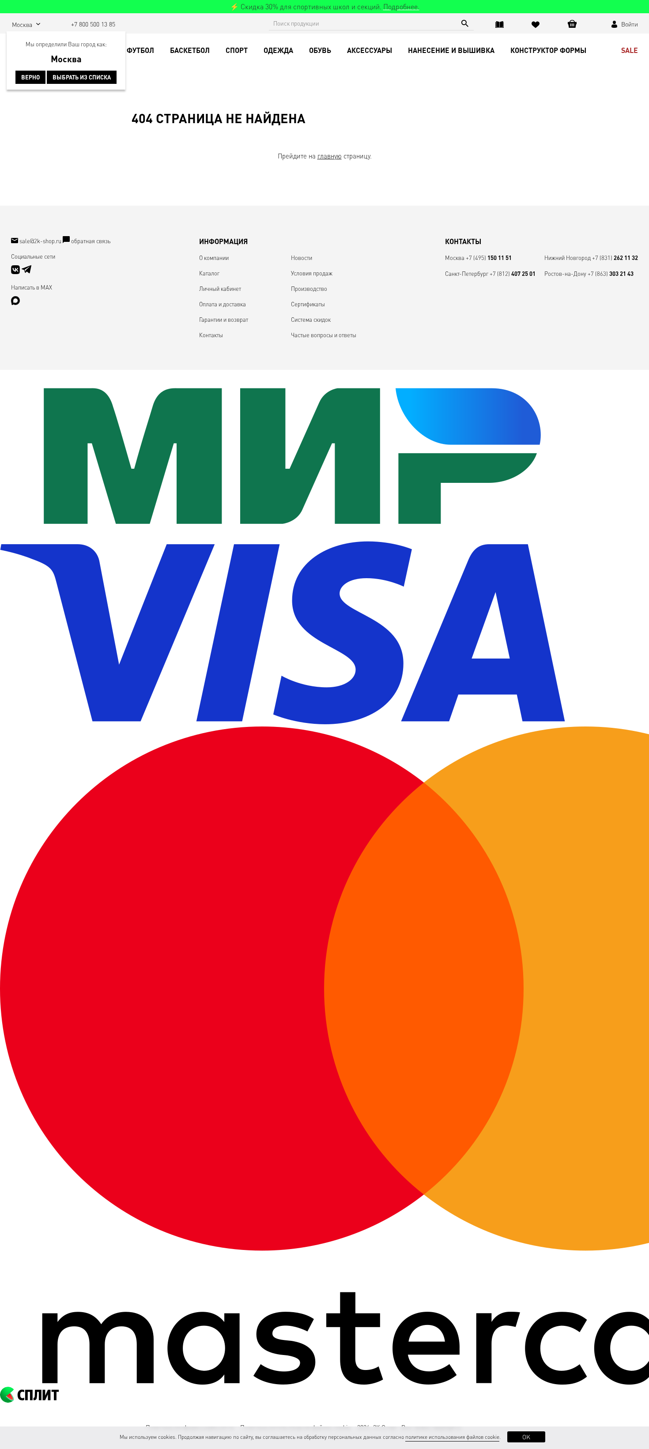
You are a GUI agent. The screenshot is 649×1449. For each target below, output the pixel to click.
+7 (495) (489, 257)
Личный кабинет (220, 288)
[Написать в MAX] (15, 302)
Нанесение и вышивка (451, 50)
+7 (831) (615, 257)
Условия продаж (311, 273)
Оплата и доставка (222, 304)
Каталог (209, 273)
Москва (454, 257)
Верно (30, 77)
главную (329, 155)
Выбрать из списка (82, 77)
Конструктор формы (548, 50)
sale (629, 50)
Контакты (211, 335)
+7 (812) (513, 273)
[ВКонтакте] (16, 271)
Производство (309, 288)
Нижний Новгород (567, 257)
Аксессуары (369, 50)
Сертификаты (308, 304)
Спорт (237, 50)
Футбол (140, 50)
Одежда (278, 50)
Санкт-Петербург (466, 273)
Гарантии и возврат (223, 319)
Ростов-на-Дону (565, 273)
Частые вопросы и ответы (323, 335)
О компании (214, 257)
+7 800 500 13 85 (93, 24)
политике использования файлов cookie (452, 1437)
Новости (301, 257)
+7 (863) (611, 273)
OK (526, 1437)
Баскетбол (190, 50)
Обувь (320, 50)
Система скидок (311, 319)
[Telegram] (26, 271)
